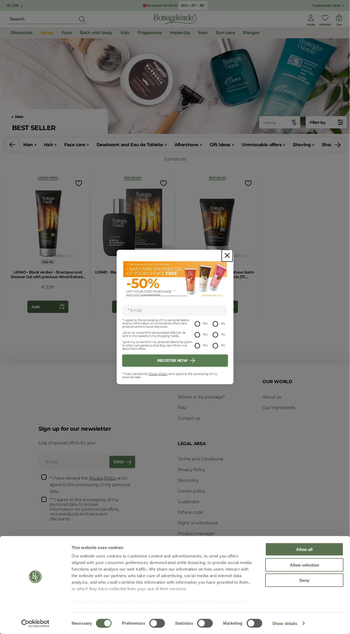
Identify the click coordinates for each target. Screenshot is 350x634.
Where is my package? (201, 397)
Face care (74, 144)
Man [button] (203, 32)
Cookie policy (191, 491)
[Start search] (82, 19)
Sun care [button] (225, 32)
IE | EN (13, 5)
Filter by (317, 122)
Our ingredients (278, 407)
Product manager (196, 533)
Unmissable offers (262, 144)
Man (19, 117)
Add (35, 306)
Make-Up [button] (180, 32)
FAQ (182, 407)
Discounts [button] (22, 32)
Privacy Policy (158, 374)
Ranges (251, 32)
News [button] (47, 32)
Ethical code (190, 512)
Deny (304, 580)
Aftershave (186, 144)
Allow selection (304, 564)
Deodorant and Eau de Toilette (130, 144)
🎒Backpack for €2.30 (159, 5)
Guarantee (188, 501)
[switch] (157, 623)
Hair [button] (125, 32)
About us (271, 397)
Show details (284, 623)
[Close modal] (227, 256)
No (223, 323)
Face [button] (67, 32)
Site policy (188, 480)
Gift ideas (220, 144)
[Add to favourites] (78, 183)
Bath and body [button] (96, 32)
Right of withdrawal (198, 523)
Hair (48, 144)
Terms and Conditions (200, 459)
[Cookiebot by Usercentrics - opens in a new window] (35, 623)
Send (118, 461)
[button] (12, 144)
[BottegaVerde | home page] (175, 19)
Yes (205, 323)
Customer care (326, 5)
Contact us (189, 418)
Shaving (302, 144)
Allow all (304, 549)
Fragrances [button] (150, 32)
